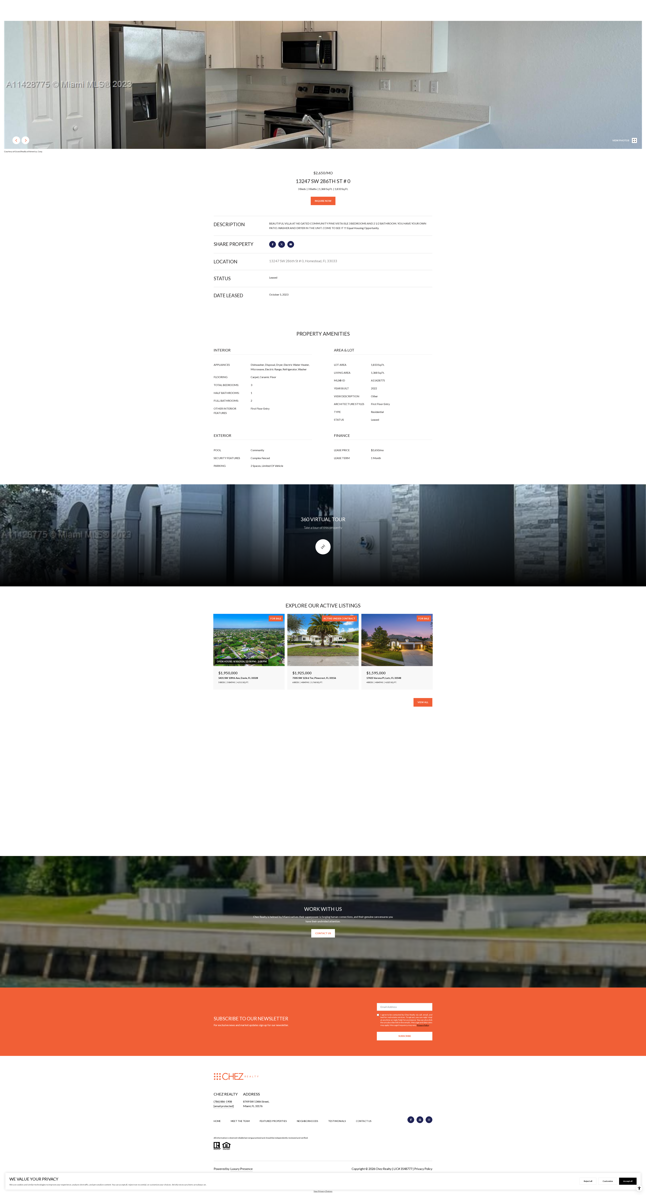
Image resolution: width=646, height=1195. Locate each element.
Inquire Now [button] (323, 200)
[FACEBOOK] (410, 1119)
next (25, 140)
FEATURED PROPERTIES (273, 1121)
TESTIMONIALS (337, 1121)
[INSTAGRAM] (429, 1119)
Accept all (627, 1181)
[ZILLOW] (420, 1119)
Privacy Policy (423, 1025)
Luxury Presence (241, 1169)
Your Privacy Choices (323, 1191)
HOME (217, 1121)
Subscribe (404, 1036)
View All (423, 702)
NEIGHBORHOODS (307, 1121)
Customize (608, 1181)
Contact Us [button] (323, 933)
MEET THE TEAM (240, 1121)
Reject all (588, 1181)
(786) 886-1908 (223, 1101)
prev (16, 140)
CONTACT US (363, 1121)
